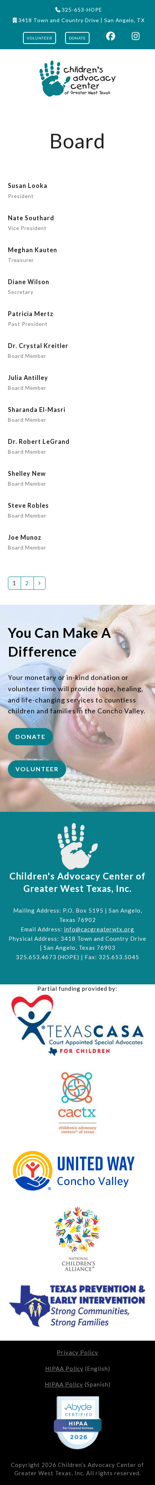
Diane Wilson (28, 281)
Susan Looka (27, 185)
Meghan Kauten (32, 249)
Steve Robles (28, 505)
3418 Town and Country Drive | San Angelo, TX (81, 20)
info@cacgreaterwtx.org (99, 929)
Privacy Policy (77, 1352)
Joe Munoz (24, 537)
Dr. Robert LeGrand (39, 441)
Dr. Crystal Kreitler (38, 345)
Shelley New (27, 473)
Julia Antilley (28, 377)
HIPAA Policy (64, 1368)
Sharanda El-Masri (36, 409)
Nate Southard (31, 217)
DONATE (77, 38)
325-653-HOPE (82, 9)
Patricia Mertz (30, 313)
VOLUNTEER (39, 38)
